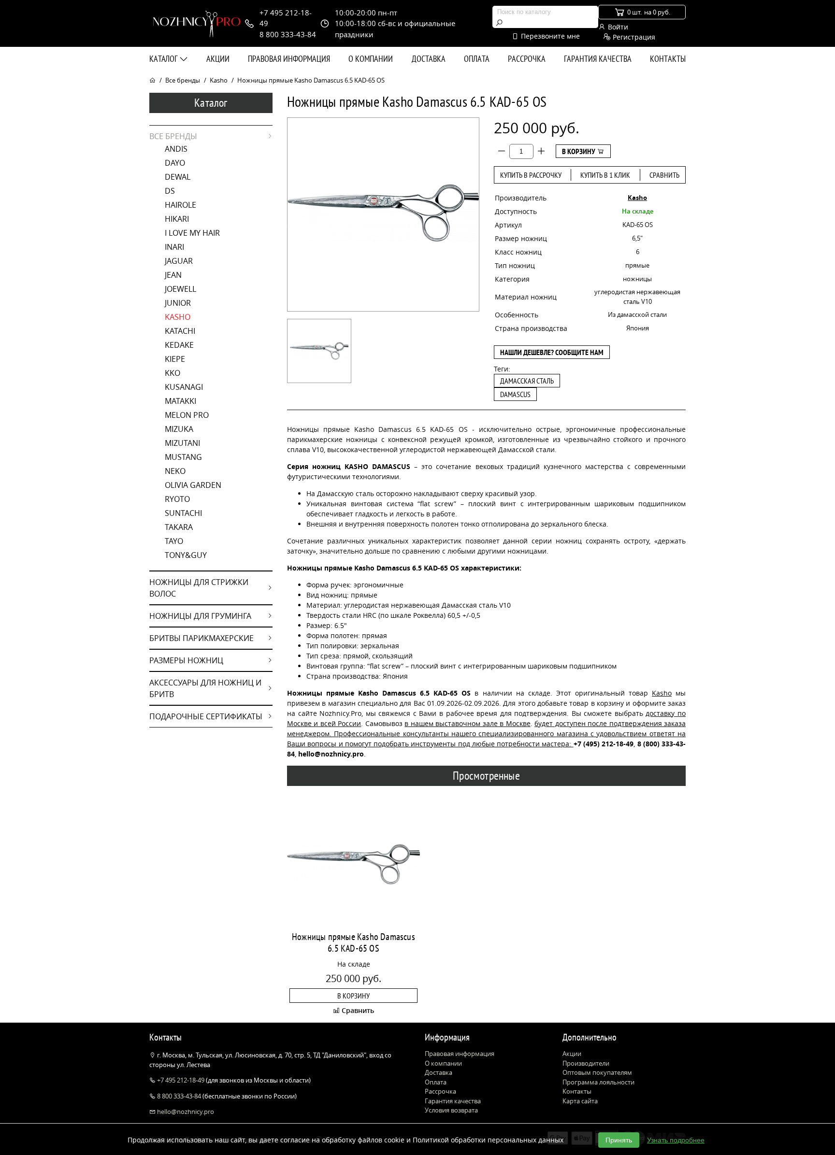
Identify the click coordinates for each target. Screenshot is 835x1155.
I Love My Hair (192, 233)
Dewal (177, 176)
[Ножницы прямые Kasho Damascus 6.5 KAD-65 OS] (319, 351)
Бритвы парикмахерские (201, 638)
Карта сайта (580, 1101)
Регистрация (633, 37)
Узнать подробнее (676, 1140)
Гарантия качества (598, 58)
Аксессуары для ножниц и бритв (205, 688)
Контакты (668, 58)
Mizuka (179, 429)
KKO (172, 373)
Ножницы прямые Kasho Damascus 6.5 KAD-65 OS (353, 942)
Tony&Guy (186, 555)
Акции (218, 58)
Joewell (180, 289)
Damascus (515, 394)
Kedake (179, 345)
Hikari (177, 219)
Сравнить (664, 175)
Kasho (219, 80)
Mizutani (182, 443)
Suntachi (183, 513)
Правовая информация (289, 58)
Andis (176, 148)
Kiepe (175, 359)
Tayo (174, 541)
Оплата (476, 58)
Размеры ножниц (186, 660)
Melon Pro (187, 415)
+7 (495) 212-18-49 (604, 743)
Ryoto (177, 499)
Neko (175, 471)
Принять (618, 1140)
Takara (179, 527)
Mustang (183, 457)
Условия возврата (451, 1110)
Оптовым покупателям (597, 1072)
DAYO (175, 162)
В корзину (579, 151)
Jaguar (179, 261)
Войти (617, 26)
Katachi (180, 331)
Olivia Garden (193, 485)
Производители (585, 1063)
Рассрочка (527, 58)
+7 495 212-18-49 (180, 1080)
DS (170, 190)
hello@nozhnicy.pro (185, 1111)
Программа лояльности (598, 1082)
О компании (370, 58)
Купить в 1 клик (605, 175)
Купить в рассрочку (530, 175)
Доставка (429, 58)
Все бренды (182, 80)
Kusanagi (184, 387)
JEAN (173, 275)
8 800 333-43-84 (179, 1096)
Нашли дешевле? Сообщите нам (552, 352)
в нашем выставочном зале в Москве (467, 723)
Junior (178, 303)
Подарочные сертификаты (205, 716)
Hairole (180, 205)
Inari (174, 247)
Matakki (180, 401)
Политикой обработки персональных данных (488, 1139)
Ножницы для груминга (200, 616)
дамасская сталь (527, 380)
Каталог (164, 58)
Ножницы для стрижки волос (198, 588)
